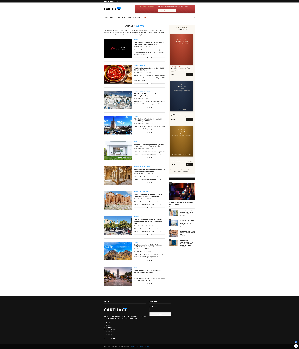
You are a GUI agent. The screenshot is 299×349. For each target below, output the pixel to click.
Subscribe (160, 314)
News (129, 17)
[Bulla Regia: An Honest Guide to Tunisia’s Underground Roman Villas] (118, 175)
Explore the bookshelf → (181, 171)
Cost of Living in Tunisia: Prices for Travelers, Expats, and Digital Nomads (186, 223)
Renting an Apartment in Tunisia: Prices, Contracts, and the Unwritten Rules (149, 145)
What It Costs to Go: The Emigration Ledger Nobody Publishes (147, 271)
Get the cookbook (167, 10)
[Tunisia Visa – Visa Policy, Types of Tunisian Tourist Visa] (173, 233)
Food (111, 17)
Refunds (141, 346)
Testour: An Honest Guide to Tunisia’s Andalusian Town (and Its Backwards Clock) (148, 221)
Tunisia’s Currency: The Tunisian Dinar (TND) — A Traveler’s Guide (186, 212)
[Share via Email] (151, 57)
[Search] (194, 17)
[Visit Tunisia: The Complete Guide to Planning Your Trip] (118, 100)
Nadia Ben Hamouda (140, 173)
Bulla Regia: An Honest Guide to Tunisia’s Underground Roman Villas (149, 170)
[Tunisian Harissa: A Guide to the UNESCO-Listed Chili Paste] (118, 74)
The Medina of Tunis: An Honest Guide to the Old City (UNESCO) (149, 120)
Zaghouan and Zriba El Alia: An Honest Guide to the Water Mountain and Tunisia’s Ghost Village (148, 247)
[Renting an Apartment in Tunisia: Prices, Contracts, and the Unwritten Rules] (118, 150)
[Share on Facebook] (147, 57)
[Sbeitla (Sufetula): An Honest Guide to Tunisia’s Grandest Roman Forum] (118, 200)
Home (106, 17)
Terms (136, 346)
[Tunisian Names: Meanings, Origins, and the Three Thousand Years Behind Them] (173, 243)
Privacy (132, 346)
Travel (124, 17)
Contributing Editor (140, 98)
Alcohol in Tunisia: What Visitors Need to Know (181, 203)
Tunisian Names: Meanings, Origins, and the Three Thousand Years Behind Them (186, 243)
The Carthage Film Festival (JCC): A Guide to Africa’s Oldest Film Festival (149, 43)
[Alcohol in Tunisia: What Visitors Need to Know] (182, 191)
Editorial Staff (139, 46)
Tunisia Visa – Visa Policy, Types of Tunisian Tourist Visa (187, 232)
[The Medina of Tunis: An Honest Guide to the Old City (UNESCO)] (118, 125)
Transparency (110, 332)
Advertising (109, 327)
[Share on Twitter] (149, 57)
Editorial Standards (111, 329)
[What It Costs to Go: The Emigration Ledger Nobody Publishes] (118, 276)
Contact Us (109, 334)
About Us (106, 1)
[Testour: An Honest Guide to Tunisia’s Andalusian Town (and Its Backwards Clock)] (118, 225)
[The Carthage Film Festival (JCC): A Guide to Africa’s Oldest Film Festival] (118, 48)
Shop (144, 17)
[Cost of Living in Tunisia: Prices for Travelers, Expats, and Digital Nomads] (173, 223)
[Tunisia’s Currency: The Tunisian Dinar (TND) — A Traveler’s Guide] (173, 213)
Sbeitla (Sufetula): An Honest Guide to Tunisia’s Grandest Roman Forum (148, 195)
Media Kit (108, 325)
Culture (117, 17)
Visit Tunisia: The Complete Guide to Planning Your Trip (147, 95)
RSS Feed (147, 346)
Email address (154, 307)
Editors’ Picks (137, 17)
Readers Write (113, 1)
